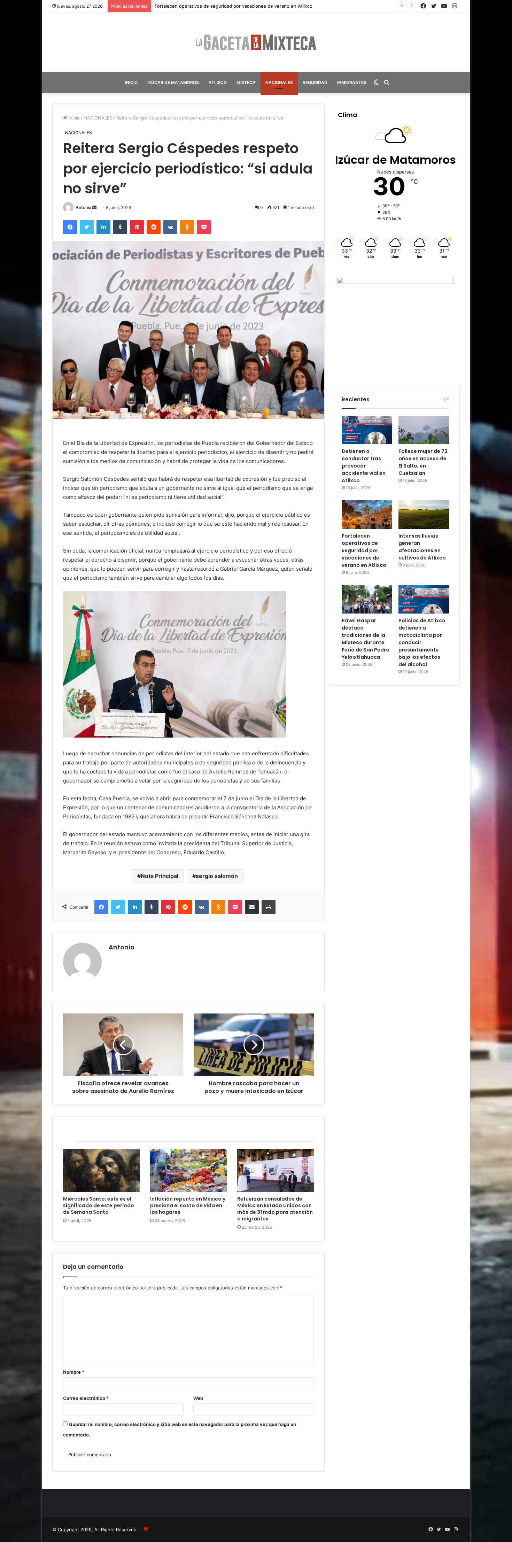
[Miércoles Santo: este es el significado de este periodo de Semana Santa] (101, 1170)
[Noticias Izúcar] (256, 42)
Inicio (73, 118)
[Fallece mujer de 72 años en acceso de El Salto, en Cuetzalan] (423, 430)
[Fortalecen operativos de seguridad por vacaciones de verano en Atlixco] (367, 514)
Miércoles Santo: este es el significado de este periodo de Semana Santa (98, 1205)
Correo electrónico (86, 1398)
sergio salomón (217, 875)
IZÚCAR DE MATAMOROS (173, 82)
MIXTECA (246, 82)
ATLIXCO (218, 82)
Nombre (73, 1372)
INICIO (131, 82)
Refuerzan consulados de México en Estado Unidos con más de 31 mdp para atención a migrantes (275, 1208)
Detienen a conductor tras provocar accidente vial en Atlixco (364, 466)
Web (198, 1398)
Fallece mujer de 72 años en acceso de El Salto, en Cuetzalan (423, 462)
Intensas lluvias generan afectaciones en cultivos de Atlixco (220, 6)
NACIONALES (279, 82)
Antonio (83, 207)
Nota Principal (159, 875)
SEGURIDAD (315, 82)
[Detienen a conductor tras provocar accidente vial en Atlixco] (367, 430)
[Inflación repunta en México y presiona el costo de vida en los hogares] (188, 1170)
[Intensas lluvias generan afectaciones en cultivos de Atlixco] (423, 514)
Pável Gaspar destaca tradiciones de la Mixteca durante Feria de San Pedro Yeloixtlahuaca (365, 639)
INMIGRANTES (351, 82)
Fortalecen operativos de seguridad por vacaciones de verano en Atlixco (364, 550)
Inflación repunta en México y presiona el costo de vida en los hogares (187, 1205)
